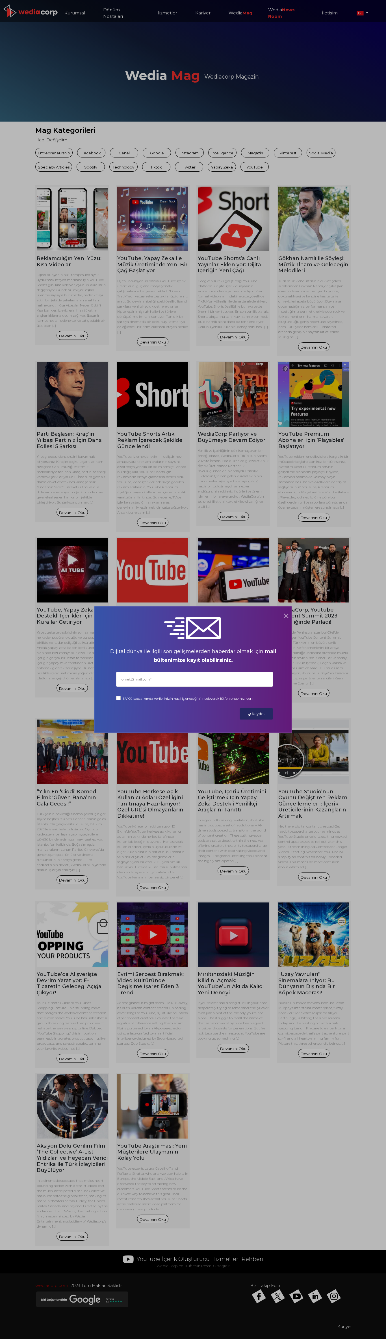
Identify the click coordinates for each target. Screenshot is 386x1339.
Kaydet (258, 713)
